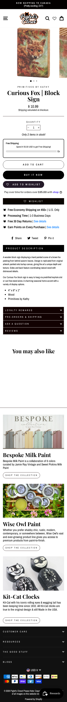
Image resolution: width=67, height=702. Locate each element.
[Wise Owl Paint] (33, 501)
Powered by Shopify (33, 699)
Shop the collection (21, 547)
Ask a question (17, 323)
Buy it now (33, 174)
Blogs (7, 661)
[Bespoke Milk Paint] (33, 432)
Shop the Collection (21, 620)
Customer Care (15, 631)
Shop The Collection (21, 475)
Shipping (22, 110)
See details (40, 221)
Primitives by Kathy (34, 86)
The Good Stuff (15, 651)
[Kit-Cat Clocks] (33, 573)
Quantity (33, 122)
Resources (11, 641)
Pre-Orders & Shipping (23, 316)
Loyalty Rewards (19, 310)
